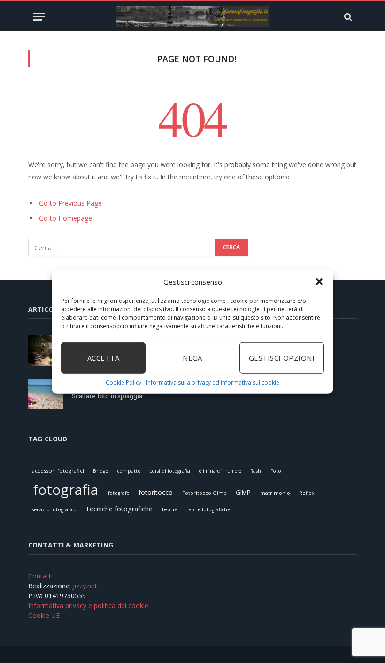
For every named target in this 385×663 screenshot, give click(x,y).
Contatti (40, 575)
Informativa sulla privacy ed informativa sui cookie (212, 382)
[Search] (347, 16)
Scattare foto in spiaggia (107, 396)
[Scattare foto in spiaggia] (45, 394)
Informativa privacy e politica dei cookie (88, 605)
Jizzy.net (85, 585)
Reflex (307, 492)
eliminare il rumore (220, 471)
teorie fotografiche (208, 509)
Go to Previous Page (70, 203)
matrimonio (275, 492)
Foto (275, 471)
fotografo (119, 493)
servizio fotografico (54, 509)
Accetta (103, 357)
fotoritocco (156, 492)
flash (255, 471)
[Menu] (39, 16)
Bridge (100, 471)
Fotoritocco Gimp (204, 492)
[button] (319, 281)
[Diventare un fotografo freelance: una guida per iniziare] (45, 350)
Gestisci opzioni (282, 357)
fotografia (65, 489)
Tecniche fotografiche (119, 508)
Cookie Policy (123, 382)
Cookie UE (44, 615)
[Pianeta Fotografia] (193, 16)
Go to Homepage (65, 218)
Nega (192, 357)
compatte (128, 471)
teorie (169, 509)
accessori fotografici (58, 470)
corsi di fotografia (169, 471)
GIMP (243, 492)
